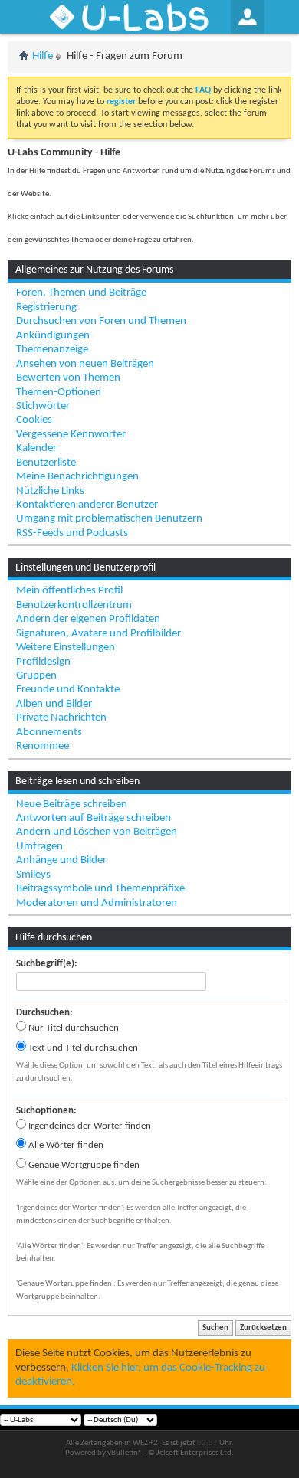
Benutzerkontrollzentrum (74, 605)
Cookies (34, 420)
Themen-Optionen (58, 392)
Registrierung (46, 307)
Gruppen (36, 676)
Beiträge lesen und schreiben (77, 781)
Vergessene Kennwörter (71, 434)
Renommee (42, 746)
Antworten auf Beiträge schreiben (93, 818)
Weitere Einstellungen (65, 647)
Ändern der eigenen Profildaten (88, 619)
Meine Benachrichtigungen (77, 476)
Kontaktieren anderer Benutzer (87, 505)
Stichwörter (43, 406)
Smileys (33, 875)
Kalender (36, 448)
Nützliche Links (50, 491)
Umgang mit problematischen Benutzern (109, 519)
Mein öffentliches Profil (69, 591)
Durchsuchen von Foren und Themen (101, 321)
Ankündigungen (53, 336)
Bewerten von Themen (68, 378)
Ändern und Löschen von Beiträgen (96, 832)
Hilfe (42, 56)
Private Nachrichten (61, 718)
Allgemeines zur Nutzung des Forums (94, 270)
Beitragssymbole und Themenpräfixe (100, 888)
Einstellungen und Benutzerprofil (85, 568)
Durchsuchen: (44, 1013)
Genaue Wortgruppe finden (83, 1165)
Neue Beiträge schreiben (71, 804)
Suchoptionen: (46, 1111)
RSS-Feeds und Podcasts (72, 533)
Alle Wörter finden (65, 1145)
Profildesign (43, 662)
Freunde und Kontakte (68, 689)
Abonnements (49, 732)
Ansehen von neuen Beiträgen (85, 364)
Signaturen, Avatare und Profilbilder (98, 633)
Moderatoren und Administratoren (96, 903)
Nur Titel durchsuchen (72, 1028)
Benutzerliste (46, 463)
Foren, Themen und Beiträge (81, 293)
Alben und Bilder (54, 704)
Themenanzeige (52, 349)
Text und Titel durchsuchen (82, 1048)
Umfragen (39, 846)
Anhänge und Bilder (61, 860)
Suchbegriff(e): (46, 964)
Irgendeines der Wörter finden (88, 1126)
